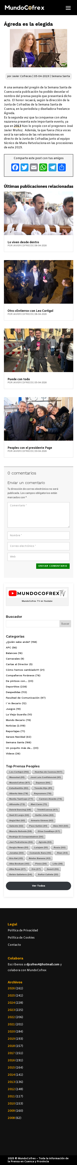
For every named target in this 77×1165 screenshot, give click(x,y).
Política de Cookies (21, 938)
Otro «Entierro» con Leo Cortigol (30, 311)
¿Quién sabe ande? (18, 641)
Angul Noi (17, 820)
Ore (36, 869)
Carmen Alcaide (50, 799)
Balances (11, 653)
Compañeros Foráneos (20, 675)
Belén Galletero (20, 874)
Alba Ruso (17, 869)
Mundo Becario (15, 720)
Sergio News (18, 847)
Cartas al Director (17, 664)
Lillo (58, 863)
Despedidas (13, 692)
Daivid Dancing (20, 809)
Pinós (41, 863)
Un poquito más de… (19, 747)
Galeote (16, 826)
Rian (62, 853)
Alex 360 (60, 826)
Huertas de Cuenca (48, 772)
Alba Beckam (19, 863)
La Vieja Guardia (16, 714)
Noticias (11, 725)
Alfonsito (17, 804)
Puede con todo (19, 379)
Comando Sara (40, 853)
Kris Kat (16, 858)
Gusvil (53, 869)
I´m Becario (13, 703)
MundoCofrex (19, 782)
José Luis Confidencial (45, 777)
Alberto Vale (18, 793)
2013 (17, 126)
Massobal (17, 777)
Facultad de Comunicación (23, 697)
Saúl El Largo (19, 815)
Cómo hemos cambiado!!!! (22, 669)
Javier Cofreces (22, 76)
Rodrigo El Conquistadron (26, 836)
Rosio (60, 847)
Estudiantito (18, 788)
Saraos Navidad (15, 736)
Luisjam (41, 847)
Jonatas (16, 853)
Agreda (45, 842)
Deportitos (12, 686)
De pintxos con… (16, 681)
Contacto (14, 945)
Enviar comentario (52, 566)
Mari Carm (39, 804)
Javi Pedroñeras (21, 842)
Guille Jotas (44, 815)
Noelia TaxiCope (21, 799)
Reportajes (13, 731)
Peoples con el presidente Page (30, 448)
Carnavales (13, 658)
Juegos (10, 708)
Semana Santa (60, 76)
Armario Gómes (42, 820)
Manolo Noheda (20, 831)
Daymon (43, 782)
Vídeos (10, 753)
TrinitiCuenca (47, 809)
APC (8, 647)
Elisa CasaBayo (49, 831)
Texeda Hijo (43, 788)
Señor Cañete (48, 874)
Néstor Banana (39, 858)
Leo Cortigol (19, 772)
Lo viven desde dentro (23, 242)
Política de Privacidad (23, 930)
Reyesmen (42, 793)
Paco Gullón (38, 826)
